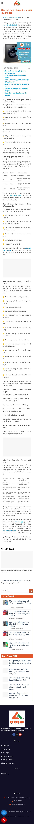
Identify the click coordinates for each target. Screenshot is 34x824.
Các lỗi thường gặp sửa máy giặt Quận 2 (16, 94)
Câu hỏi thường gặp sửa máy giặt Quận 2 (16, 90)
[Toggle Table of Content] (28, 68)
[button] (2, 3)
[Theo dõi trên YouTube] (20, 734)
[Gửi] (31, 591)
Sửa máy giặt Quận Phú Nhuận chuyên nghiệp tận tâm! (16, 570)
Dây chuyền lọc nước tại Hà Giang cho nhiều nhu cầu (19, 645)
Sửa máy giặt (16, 17)
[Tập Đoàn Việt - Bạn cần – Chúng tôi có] (17, 3)
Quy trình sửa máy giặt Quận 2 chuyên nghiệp (15, 72)
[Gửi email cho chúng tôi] (17, 734)
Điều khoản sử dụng (23, 816)
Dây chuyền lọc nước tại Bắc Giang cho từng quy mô (19, 634)
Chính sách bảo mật (10, 816)
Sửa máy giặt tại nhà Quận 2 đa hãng (15, 76)
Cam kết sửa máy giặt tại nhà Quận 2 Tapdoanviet (17, 81)
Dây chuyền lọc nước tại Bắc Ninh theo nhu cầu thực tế (19, 624)
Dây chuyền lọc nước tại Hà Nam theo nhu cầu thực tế (20, 603)
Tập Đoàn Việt (7, 17)
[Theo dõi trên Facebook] (13, 734)
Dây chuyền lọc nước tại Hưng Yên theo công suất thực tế (19, 613)
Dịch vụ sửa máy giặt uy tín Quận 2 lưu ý (17, 85)
